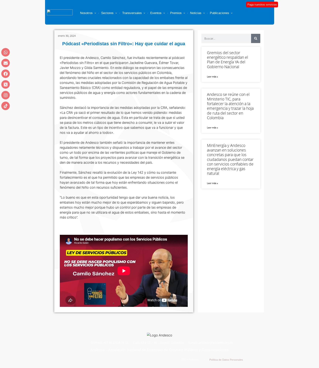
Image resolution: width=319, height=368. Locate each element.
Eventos (156, 13)
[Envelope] (5, 63)
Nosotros (86, 13)
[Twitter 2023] (5, 84)
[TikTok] (5, 106)
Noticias (195, 13)
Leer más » (212, 76)
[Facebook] (5, 73)
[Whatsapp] (5, 52)
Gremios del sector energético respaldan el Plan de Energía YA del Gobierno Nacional (227, 59)
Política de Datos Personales (226, 359)
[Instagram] (5, 95)
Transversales (132, 13)
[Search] (255, 38)
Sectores (107, 13)
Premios (176, 13)
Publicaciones (219, 13)
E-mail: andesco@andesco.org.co (210, 342)
